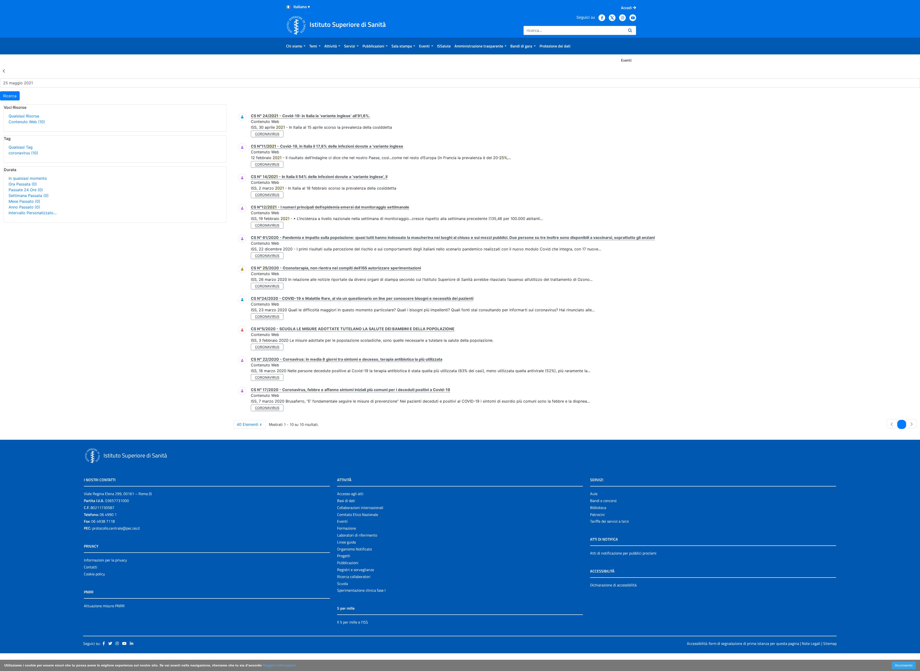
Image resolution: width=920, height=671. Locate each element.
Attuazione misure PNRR (104, 606)
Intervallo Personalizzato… (33, 212)
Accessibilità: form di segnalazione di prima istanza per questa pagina (743, 643)
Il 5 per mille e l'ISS (352, 622)
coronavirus (23, 152)
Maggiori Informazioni (279, 665)
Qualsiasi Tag (21, 147)
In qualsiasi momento (28, 178)
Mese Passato (24, 201)
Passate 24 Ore (26, 189)
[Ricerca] (630, 30)
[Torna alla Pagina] (4, 71)
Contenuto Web (27, 121)
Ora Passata (23, 184)
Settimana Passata (29, 195)
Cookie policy (94, 574)
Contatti (90, 567)
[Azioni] (288, 7)
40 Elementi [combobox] (247, 424)
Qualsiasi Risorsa (24, 116)
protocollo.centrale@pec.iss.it (116, 528)
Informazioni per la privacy (105, 560)
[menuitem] (295, 46)
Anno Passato (24, 207)
